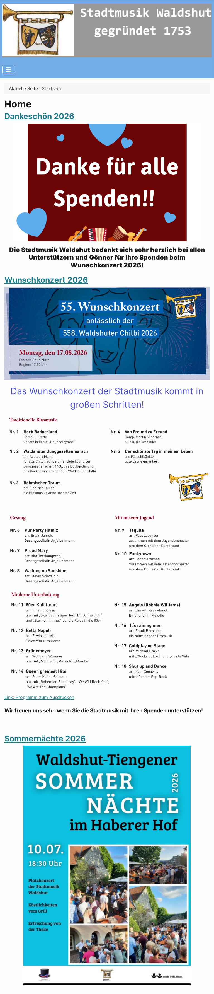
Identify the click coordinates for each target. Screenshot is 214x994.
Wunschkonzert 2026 (46, 280)
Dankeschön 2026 (39, 116)
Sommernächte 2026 (45, 738)
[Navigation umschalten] (8, 70)
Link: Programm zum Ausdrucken (39, 697)
